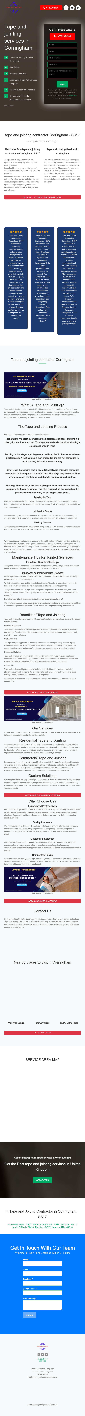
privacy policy (73, 95)
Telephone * (28, 1279)
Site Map (42, 1361)
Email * (26, 1269)
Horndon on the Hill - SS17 (46, 1224)
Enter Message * (30, 1299)
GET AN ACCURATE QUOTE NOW (42, 901)
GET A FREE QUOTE (42, 1033)
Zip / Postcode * (30, 1289)
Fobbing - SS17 (42, 1227)
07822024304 (53, 8)
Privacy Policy (42, 1359)
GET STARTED (42, 1180)
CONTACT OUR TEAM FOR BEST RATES (42, 795)
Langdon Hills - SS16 (62, 1227)
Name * (26, 1260)
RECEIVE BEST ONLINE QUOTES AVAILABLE (42, 197)
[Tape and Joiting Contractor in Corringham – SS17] (42, 1346)
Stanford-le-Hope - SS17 (19, 1224)
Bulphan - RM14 (69, 1224)
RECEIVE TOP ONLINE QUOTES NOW (42, 692)
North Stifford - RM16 (23, 1227)
